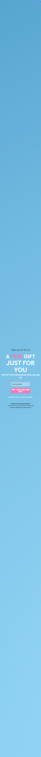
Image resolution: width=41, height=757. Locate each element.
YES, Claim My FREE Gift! (20, 390)
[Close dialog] (39, 2)
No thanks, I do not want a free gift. (20, 397)
